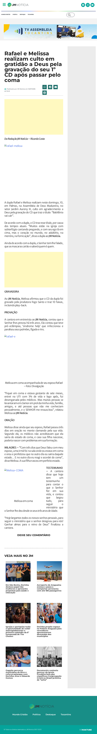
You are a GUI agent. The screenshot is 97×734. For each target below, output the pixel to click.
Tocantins (31, 14)
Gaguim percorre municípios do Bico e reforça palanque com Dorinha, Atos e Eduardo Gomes (18, 674)
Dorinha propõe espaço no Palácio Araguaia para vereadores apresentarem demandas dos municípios (49, 631)
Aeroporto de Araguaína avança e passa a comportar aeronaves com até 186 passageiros (49, 588)
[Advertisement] (33, 117)
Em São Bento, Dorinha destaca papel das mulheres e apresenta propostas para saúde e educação (17, 589)
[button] (44, 87)
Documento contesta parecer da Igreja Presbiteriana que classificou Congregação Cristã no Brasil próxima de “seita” (49, 675)
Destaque (22, 14)
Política (15, 14)
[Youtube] (92, 5)
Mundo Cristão (5, 14)
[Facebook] (83, 5)
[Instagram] (88, 5)
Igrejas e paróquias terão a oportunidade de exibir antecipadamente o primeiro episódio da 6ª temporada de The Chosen (18, 631)
